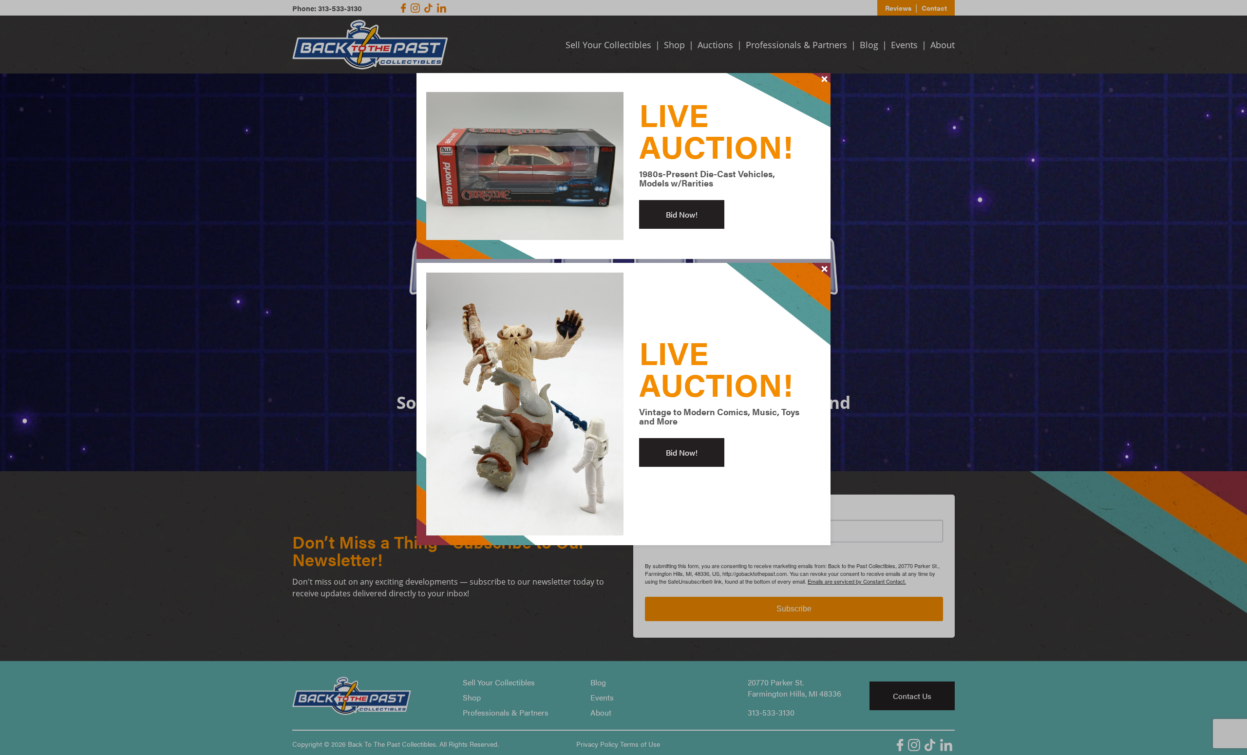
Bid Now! (682, 214)
